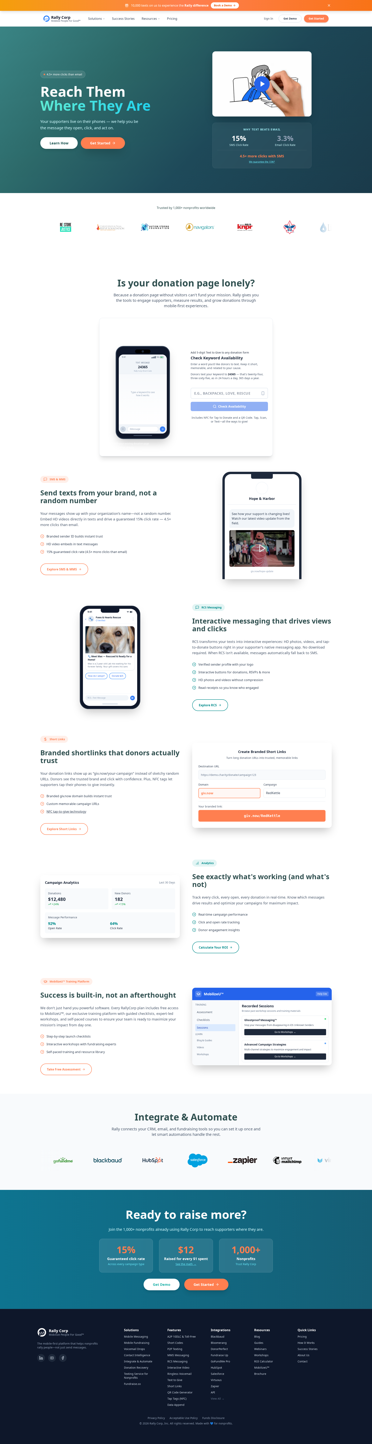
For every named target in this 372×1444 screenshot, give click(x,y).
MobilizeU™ (261, 1367)
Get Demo (290, 18)
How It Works (306, 1343)
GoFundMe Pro (220, 1361)
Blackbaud (217, 1336)
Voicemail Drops (134, 1349)
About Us (303, 1355)
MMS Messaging (178, 1355)
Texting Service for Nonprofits (136, 1375)
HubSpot (216, 1367)
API (213, 1392)
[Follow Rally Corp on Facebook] (63, 1358)
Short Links (174, 1386)
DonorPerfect (219, 1349)
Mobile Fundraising (136, 1343)
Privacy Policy (156, 1418)
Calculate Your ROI (213, 947)
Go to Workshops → (285, 1032)
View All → (217, 1398)
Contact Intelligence (137, 1355)
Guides (258, 1343)
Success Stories (123, 18)
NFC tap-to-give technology (66, 811)
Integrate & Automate (138, 1361)
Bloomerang (219, 1343)
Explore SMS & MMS (62, 569)
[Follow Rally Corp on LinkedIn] (41, 1358)
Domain (203, 784)
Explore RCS (208, 705)
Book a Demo (223, 5)
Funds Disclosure (213, 1418)
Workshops (261, 1355)
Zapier (215, 1386)
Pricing (172, 18)
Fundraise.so (132, 1384)
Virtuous (216, 1380)
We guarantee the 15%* (262, 161)
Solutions (95, 18)
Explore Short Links (62, 829)
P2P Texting (174, 1349)
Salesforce (217, 1374)
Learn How (59, 143)
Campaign (270, 784)
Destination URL (208, 766)
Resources (149, 18)
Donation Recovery (136, 1367)
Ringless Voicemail (179, 1374)
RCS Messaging (177, 1361)
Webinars (260, 1349)
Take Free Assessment (64, 1069)
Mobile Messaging (136, 1336)
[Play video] (262, 83)
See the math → (186, 1264)
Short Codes (175, 1343)
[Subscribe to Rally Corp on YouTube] (52, 1358)
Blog (257, 1336)
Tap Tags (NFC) (176, 1398)
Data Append (175, 1405)
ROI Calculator (263, 1361)
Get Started (316, 18)
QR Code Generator (180, 1392)
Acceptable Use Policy (184, 1418)
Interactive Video (178, 1367)
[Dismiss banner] (329, 5)
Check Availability (232, 406)
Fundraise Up (219, 1355)
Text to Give (174, 1380)
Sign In (268, 18)
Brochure (260, 1374)
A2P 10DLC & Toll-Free (181, 1336)
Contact (302, 1361)
